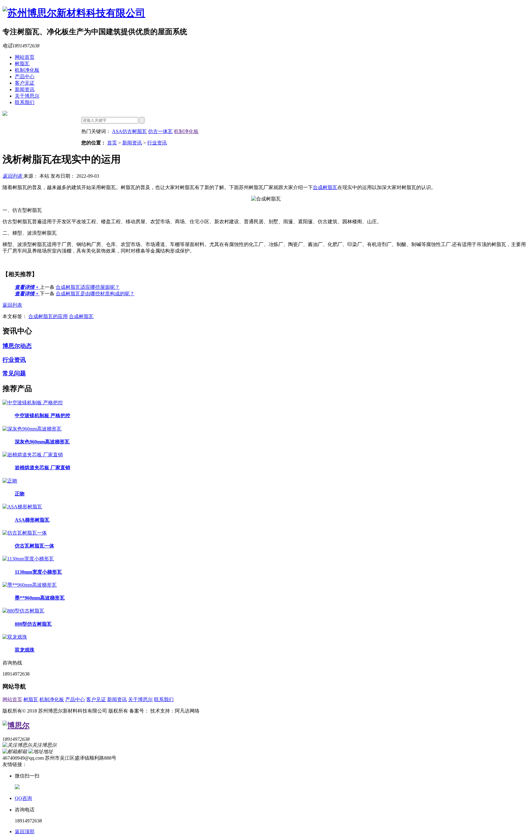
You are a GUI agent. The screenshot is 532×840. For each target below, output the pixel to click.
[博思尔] (16, 725)
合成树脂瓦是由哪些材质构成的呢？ (95, 293)
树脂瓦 (22, 63)
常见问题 (14, 373)
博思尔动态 (17, 346)
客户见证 (24, 83)
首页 (112, 142)
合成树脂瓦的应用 (48, 316)
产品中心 (24, 76)
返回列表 (12, 176)
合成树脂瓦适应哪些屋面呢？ (88, 287)
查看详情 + (27, 287)
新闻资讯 (24, 89)
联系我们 (24, 102)
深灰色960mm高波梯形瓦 (42, 441)
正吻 (20, 493)
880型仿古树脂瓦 (33, 624)
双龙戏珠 (24, 649)
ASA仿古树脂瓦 (129, 131)
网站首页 (24, 57)
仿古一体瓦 (160, 131)
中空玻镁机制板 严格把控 (42, 415)
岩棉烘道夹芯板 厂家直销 (42, 467)
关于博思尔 (27, 96)
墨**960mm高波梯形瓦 (40, 597)
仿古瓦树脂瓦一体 (34, 545)
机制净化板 (27, 70)
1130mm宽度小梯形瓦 (38, 572)
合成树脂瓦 (325, 187)
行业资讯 (157, 142)
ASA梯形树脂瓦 (32, 520)
